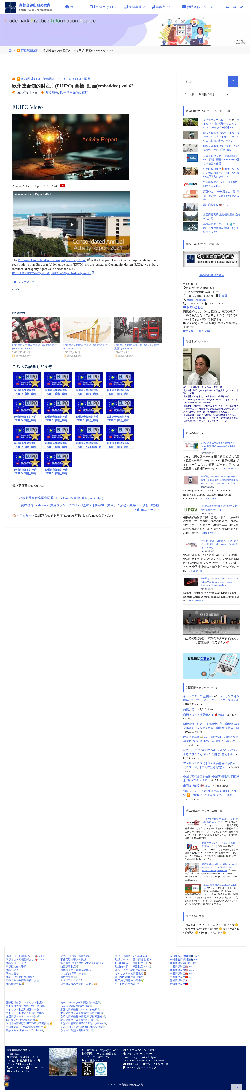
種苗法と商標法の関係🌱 (129, 980)
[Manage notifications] (7, 1078)
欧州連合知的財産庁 (74, 92)
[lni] (227, 7)
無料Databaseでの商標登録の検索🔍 (80, 1002)
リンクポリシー (150, 1050)
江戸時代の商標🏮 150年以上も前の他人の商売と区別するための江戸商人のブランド (221, 173)
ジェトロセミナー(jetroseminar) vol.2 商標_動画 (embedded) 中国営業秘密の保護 (221, 159)
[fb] (221, 7)
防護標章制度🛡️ (69, 966)
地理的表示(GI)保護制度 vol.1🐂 (133, 963)
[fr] (234, 7)
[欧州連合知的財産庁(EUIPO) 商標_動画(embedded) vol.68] (36, 330)
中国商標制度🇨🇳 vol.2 (182, 977)
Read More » (231, 468)
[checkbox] (6, 1084)
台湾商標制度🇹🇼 (179, 984)
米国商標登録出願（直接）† (186, 963)
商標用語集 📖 (68, 977)
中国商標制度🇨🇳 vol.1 (182, 973)
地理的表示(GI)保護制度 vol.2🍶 (133, 966)
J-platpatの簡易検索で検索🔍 (76, 1006)
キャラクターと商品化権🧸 (130, 973)
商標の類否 (12, 970)
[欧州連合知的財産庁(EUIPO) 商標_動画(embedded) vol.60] (87, 330)
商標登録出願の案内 (35, 5)
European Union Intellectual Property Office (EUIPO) (52, 260)
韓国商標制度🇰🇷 (179, 980)
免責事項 (131, 1050)
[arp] (241, 7)
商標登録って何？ (16, 963)
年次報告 (52, 92)
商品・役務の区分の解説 (20, 977)
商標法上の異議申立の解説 (75, 970)
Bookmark (131, 1067)
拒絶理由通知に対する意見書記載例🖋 (82, 963)
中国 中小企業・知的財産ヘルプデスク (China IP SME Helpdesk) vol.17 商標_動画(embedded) (219, 544)
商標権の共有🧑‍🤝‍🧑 (15, 984)
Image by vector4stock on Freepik (146, 1060)
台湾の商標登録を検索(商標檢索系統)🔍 (83, 1016)
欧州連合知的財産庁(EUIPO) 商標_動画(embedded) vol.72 (51, 273)
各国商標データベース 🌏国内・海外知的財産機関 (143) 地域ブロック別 (220, 228)
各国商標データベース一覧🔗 (23, 1016)
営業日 (223, 295)
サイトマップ (148, 1067)
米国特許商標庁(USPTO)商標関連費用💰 (29, 1023)
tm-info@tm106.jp (20, 1071)
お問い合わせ (194, 307)
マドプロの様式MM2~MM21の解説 (26, 1006)
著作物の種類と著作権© (129, 977)
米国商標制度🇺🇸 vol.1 (182, 966)
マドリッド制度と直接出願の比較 (25, 1013)
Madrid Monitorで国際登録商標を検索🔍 (83, 1027)
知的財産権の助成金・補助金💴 (78, 984)
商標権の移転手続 (16, 966)
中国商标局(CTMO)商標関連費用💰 (26, 1027)
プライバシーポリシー (139, 1053)
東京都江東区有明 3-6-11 (23, 1057)
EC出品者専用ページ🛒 (73, 973)
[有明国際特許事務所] (211, 259)
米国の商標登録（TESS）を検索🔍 (80, 1009)
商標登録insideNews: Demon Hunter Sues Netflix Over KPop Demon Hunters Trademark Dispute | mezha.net (219, 581)
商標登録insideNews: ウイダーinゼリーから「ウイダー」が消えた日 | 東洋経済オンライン (221, 137)
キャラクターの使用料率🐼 (130, 970)
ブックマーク (26, 281)
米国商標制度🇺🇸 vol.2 (182, 970)
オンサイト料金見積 (197, 330)
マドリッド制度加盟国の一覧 (22, 1009)
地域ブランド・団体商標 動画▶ (133, 959)
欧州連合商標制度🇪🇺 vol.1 (184, 956)
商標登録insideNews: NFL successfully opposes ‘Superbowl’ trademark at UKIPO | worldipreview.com (220, 867)
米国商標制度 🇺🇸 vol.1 (215, 204)
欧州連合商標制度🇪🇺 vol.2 (184, 959)
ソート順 (189, 94)
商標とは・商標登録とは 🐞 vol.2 (25, 959)
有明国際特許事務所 (211, 275)
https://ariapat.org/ (196, 299)
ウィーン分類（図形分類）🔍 (77, 1030)
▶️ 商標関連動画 (27, 50)
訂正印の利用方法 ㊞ (127, 984)
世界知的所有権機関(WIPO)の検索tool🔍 (83, 1023)
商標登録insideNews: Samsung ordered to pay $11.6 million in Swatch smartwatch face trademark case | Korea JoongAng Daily (220, 479)
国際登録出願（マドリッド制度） (25, 1002)
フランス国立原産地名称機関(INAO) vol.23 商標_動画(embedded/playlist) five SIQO (219, 445)
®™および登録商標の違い (75, 956)
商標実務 (188, 709)
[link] (212, 7)
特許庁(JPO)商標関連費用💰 (22, 1020)
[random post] (193, 822)
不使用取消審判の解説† (73, 959)
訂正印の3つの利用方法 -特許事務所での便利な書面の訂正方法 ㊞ (221, 195)
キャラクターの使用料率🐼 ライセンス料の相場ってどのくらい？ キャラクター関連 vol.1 (221, 123)
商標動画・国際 (79, 79)
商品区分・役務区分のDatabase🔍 (25, 1030)
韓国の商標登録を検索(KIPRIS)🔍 (79, 1020)
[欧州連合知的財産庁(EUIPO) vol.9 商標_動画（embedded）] (138, 330)
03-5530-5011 (17, 1067)
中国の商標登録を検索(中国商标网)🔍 (82, 1013)
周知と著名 (12, 973)
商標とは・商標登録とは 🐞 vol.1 (203, 714)
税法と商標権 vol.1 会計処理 (131, 956)
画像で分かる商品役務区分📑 (23, 980)
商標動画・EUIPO (54, 79)
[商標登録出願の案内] (10, 7)
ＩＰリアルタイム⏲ (71, 980)
